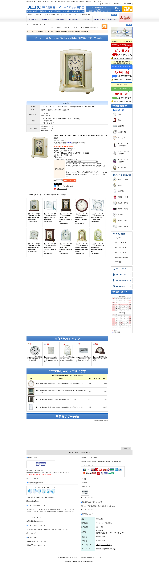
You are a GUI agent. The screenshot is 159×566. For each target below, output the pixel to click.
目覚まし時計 (122, 132)
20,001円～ (118, 262)
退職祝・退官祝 (123, 226)
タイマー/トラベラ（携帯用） (124, 161)
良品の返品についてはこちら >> (36, 545)
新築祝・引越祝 (123, 179)
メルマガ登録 (126, 4)
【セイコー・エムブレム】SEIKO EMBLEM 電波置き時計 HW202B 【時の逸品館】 (65, 217)
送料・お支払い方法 (53, 14)
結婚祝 (120, 185)
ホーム (30, 14)
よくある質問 (67, 14)
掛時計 (120, 114)
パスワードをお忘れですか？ (90, 27)
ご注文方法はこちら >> (33, 517)
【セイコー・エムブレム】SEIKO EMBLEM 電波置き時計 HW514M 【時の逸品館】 (97, 247)
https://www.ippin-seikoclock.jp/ (106, 549)
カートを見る (86, 14)
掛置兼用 (121, 126)
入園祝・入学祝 (123, 197)
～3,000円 (118, 238)
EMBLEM (40, 31)
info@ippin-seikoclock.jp (104, 545)
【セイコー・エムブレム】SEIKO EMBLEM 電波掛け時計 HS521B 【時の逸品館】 (81, 217)
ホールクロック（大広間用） (123, 145)
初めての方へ (40, 14)
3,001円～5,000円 (120, 243)
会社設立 (121, 214)
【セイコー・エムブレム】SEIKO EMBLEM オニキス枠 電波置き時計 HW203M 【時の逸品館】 (81, 247)
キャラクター (122, 138)
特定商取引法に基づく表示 (68, 557)
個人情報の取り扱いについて (90, 557)
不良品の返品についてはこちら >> (37, 541)
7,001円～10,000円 (121, 252)
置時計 (120, 120)
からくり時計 (122, 168)
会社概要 (116, 4)
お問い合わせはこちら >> (34, 521)
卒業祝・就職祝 (123, 209)
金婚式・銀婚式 (123, 220)
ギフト (77, 14)
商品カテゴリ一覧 (32, 31)
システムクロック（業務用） (123, 153)
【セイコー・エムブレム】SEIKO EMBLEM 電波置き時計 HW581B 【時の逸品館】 (50, 247)
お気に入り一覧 (56, 27)
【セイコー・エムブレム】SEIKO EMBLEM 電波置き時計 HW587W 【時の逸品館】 (65, 247)
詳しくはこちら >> (32, 478)
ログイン (76, 27)
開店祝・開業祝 (123, 203)
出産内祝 (121, 191)
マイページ (66, 27)
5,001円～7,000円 (120, 247)
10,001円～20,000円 (121, 257)
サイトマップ (106, 4)
